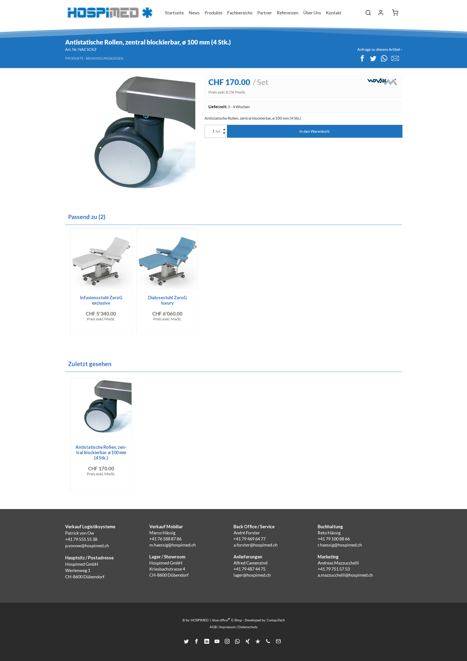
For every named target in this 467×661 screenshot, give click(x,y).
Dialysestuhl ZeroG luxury (167, 300)
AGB (213, 627)
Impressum (227, 627)
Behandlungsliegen (104, 58)
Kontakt (333, 12)
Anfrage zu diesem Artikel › (379, 49)
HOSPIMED (200, 620)
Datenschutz (247, 627)
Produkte (74, 58)
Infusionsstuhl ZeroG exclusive (101, 300)
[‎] (381, 12)
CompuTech (276, 620)
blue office (221, 619)
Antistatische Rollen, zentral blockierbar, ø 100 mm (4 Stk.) (100, 452)
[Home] (110, 12)
